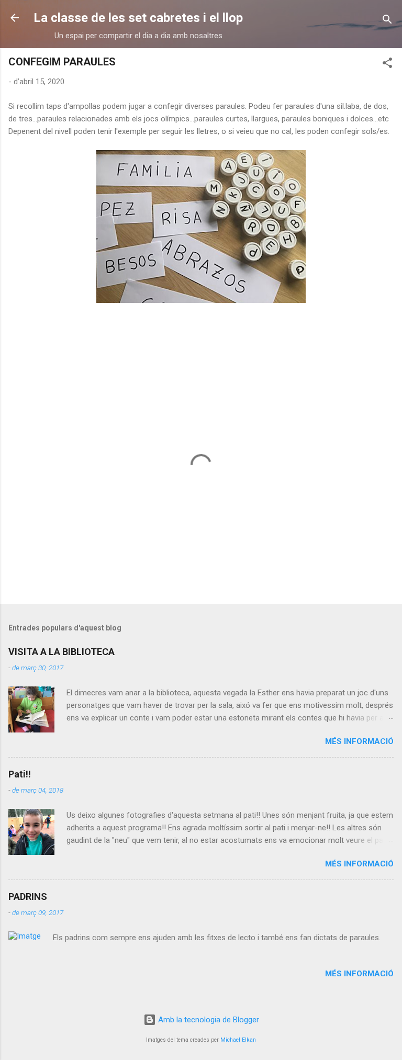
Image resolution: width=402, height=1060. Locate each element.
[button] (387, 65)
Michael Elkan (238, 1039)
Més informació (359, 741)
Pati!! (19, 774)
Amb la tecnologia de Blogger (207, 1019)
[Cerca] (387, 21)
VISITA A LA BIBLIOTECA (61, 651)
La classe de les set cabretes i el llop (138, 17)
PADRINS (27, 896)
